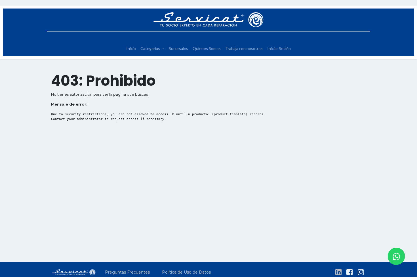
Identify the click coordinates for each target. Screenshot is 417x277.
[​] (338, 272)
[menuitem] (131, 48)
